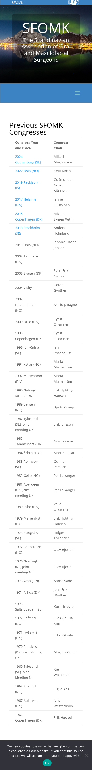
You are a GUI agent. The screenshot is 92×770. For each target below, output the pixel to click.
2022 (19, 171)
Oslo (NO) (31, 171)
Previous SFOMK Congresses (36, 128)
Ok (47, 763)
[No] (86, 755)
